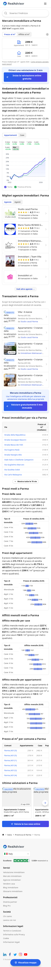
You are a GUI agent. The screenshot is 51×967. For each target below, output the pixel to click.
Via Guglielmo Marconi (14, 464)
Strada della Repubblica (14, 435)
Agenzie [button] (7, 202)
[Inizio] (3, 835)
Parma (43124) (10, 775)
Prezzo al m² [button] (9, 34)
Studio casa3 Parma (29, 321)
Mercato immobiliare (12, 876)
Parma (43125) (10, 755)
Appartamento (26, 745)
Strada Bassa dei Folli (13, 445)
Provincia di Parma (23, 835)
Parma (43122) (10, 770)
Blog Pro (6, 905)
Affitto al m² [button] (24, 34)
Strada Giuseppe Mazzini (15, 440)
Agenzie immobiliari (12, 880)
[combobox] (25, 13)
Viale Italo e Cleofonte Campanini (18, 459)
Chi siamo (7, 916)
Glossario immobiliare (12, 891)
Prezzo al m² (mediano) (41, 427)
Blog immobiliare (10, 887)
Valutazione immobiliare (13, 872)
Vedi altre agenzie (25, 289)
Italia (9, 835)
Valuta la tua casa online (27, 824)
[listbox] (25, 803)
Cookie (6, 938)
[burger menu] (45, 3)
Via (5, 427)
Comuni (7, 745)
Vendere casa (9, 883)
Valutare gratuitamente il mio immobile (27, 406)
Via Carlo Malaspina (13, 474)
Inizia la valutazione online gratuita (27, 77)
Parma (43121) (10, 760)
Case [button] (22, 135)
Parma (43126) (10, 765)
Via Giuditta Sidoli (12, 469)
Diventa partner (10, 902)
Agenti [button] (18, 202)
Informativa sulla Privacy (14, 934)
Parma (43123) (10, 750)
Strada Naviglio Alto (13, 454)
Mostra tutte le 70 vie (27, 481)
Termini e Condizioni (12, 930)
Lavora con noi (9, 920)
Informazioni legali (11, 942)
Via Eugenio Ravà (11, 449)
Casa (40, 745)
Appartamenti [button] (10, 135)
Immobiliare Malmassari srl (33, 353)
